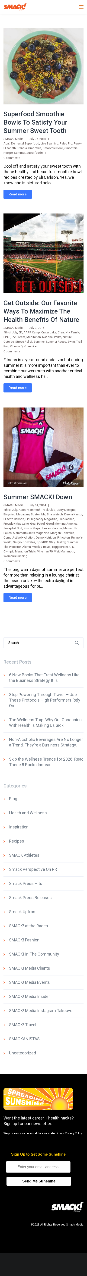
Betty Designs (66, 509)
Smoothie (34, 148)
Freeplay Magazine (16, 523)
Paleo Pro (66, 143)
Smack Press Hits (25, 883)
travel (46, 547)
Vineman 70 (45, 551)
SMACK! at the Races (28, 925)
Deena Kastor (73, 514)
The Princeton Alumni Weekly (22, 547)
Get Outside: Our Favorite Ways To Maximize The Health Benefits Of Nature (41, 311)
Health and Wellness (28, 812)
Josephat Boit (12, 528)
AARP (27, 332)
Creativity (64, 332)
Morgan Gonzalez (62, 533)
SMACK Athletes (24, 855)
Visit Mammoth (64, 551)
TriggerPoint (60, 547)
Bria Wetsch (55, 514)
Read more (18, 194)
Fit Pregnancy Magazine (41, 519)
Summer (19, 152)
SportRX (42, 542)
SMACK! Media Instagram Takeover (41, 1010)
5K (20, 332)
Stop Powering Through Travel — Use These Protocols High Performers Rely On (44, 700)
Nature (67, 337)
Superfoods (34, 152)
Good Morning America (61, 523)
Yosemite (30, 346)
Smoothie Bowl (53, 148)
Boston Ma (38, 514)
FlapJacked (66, 519)
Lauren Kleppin (52, 528)
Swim (71, 341)
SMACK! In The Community (34, 954)
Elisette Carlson (13, 519)
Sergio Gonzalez (24, 542)
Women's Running (15, 556)
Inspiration (19, 827)
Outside (8, 341)
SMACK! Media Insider (29, 996)
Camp (36, 332)
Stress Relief (23, 341)
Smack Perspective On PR (33, 869)
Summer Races (56, 341)
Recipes (16, 841)
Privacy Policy (73, 1133)
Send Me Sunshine (38, 1181)
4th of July (10, 332)
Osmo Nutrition (46, 537)
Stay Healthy (57, 542)
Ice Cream (18, 337)
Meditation (33, 337)
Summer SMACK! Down (37, 497)
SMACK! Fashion (24, 939)
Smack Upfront (23, 911)
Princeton (63, 537)
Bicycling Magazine (16, 514)
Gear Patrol (37, 523)
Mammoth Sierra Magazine (31, 533)
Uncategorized (22, 1052)
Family (75, 332)
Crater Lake (48, 332)
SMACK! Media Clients (29, 968)
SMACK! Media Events (29, 982)
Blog (13, 798)
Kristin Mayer (32, 528)
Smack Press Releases (30, 897)
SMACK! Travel (22, 1024)
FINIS (6, 337)
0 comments (11, 158)
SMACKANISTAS (24, 1038)
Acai (6, 143)
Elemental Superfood (25, 143)
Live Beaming (49, 143)
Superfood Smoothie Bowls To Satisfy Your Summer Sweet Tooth (35, 122)
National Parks (51, 337)
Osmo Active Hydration (18, 537)
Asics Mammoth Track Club (37, 509)
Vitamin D (16, 346)
